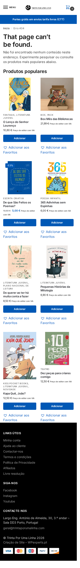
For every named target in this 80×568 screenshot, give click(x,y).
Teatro (45, 369)
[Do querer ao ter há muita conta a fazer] (19, 262)
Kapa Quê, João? (14, 393)
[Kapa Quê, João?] (19, 355)
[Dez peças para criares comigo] (57, 348)
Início (6, 28)
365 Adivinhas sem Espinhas (53, 204)
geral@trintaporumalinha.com (23, 528)
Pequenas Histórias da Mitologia (55, 288)
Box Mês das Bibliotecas (57, 119)
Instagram (10, 496)
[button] (69, 7)
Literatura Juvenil (15, 282)
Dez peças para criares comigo (56, 374)
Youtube (9, 501)
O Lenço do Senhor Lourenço (16, 123)
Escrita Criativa (13, 198)
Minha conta (11, 440)
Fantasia (9, 115)
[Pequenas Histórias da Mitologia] (57, 262)
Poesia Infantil (51, 198)
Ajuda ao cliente (14, 446)
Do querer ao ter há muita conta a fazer (16, 294)
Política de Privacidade (19, 462)
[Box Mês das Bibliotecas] (57, 94)
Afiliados (9, 468)
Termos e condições (17, 457)
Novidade (9, 389)
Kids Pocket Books (15, 383)
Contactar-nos (13, 451)
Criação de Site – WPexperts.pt (25, 542)
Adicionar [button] (20, 138)
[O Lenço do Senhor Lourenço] (19, 94)
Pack (50, 115)
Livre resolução (13, 473)
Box (43, 115)
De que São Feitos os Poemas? (17, 204)
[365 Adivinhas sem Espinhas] (57, 177)
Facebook (10, 490)
